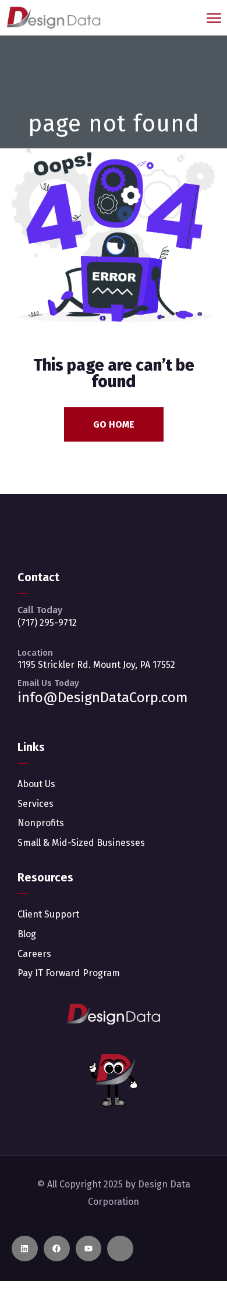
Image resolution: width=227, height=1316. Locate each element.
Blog (26, 934)
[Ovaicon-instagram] (120, 1249)
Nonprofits (40, 822)
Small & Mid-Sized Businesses (81, 842)
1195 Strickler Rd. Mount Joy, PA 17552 (96, 664)
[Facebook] (57, 1249)
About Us (36, 783)
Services (35, 803)
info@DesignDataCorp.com (102, 697)
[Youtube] (89, 1249)
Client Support (48, 914)
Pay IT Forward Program (68, 973)
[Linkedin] (25, 1249)
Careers (34, 953)
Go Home (113, 424)
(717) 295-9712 (47, 622)
